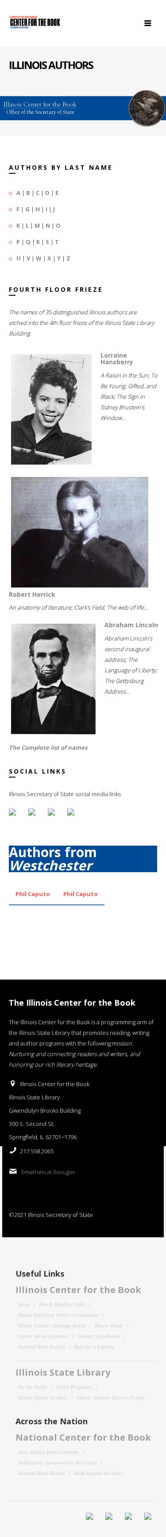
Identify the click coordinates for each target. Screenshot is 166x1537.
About (24, 1304)
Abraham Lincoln (131, 625)
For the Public (32, 1386)
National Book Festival (41, 1346)
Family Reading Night (62, 1304)
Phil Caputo (32, 894)
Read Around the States (98, 1472)
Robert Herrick (32, 594)
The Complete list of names (48, 747)
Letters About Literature (43, 1335)
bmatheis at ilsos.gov (48, 1172)
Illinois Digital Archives (43, 1397)
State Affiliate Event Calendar (48, 1451)
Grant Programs (74, 1386)
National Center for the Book (83, 1437)
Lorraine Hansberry (116, 358)
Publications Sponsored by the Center (57, 1462)
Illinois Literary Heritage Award (51, 1325)
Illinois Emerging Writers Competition (58, 1314)
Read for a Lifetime (94, 1346)
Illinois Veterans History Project (110, 1397)
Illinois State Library (62, 1372)
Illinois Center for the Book (78, 1290)
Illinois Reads (108, 1325)
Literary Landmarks (98, 1335)
